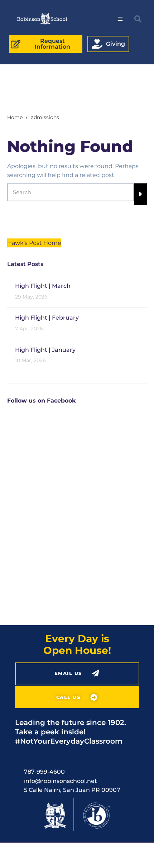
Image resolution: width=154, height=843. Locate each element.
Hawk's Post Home (34, 243)
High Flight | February (47, 317)
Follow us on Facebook (41, 400)
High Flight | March (43, 285)
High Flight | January (45, 349)
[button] (120, 19)
